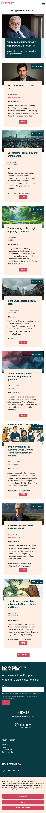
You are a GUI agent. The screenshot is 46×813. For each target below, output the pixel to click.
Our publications (7, 749)
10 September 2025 (13, 462)
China (11, 639)
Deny (23, 802)
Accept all (23, 796)
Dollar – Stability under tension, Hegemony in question (19, 377)
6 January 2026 (12, 237)
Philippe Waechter (13, 101)
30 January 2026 (12, 94)
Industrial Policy (25, 193)
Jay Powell (13, 566)
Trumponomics (25, 490)
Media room (6, 747)
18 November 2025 (13, 386)
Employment (13, 193)
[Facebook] (9, 770)
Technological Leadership (23, 639)
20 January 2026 (12, 162)
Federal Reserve (14, 563)
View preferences (23, 808)
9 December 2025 (13, 310)
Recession (12, 339)
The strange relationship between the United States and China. (21, 604)
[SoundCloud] (18, 770)
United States (12, 164)
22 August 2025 (12, 535)
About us (4, 744)
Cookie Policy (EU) (7, 752)
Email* (4, 686)
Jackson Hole (26, 563)
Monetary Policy (13, 97)
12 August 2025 (12, 613)
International (12, 616)
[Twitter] (4, 770)
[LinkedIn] (13, 770)
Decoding (10, 240)
